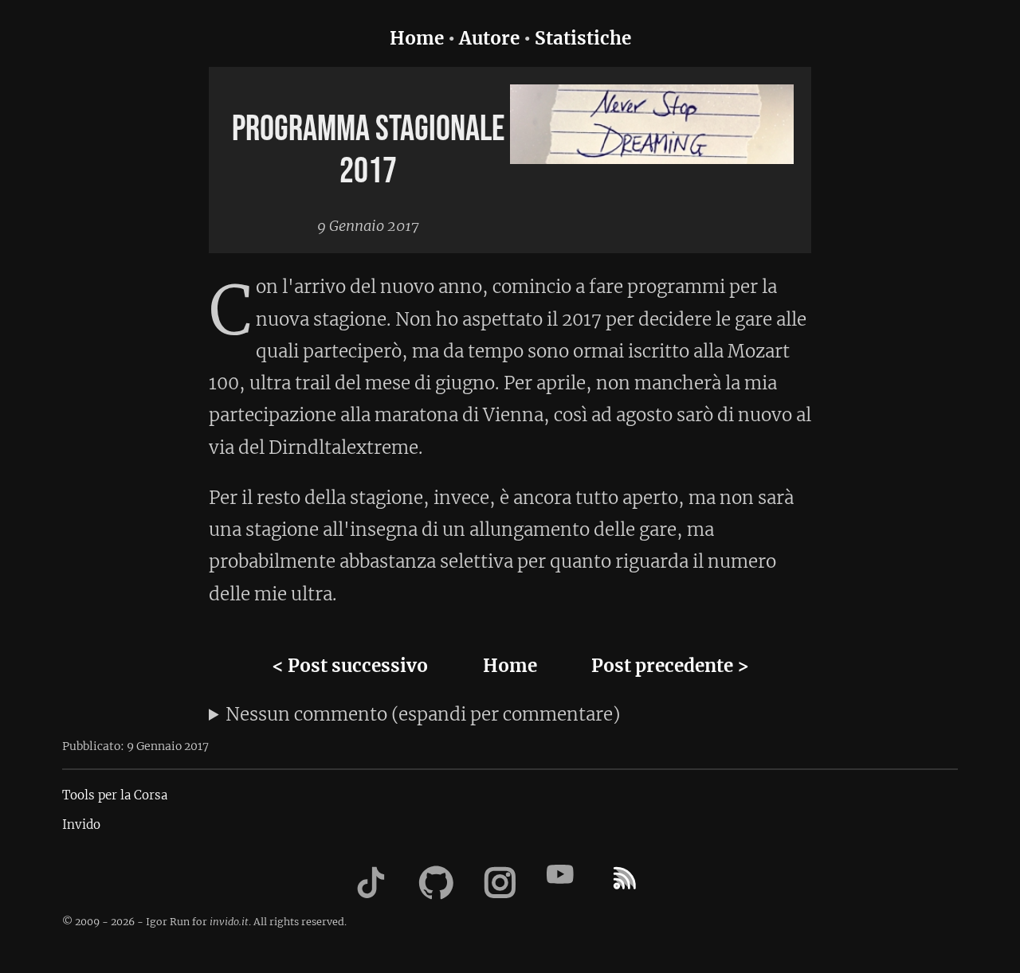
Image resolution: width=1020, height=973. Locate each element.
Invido (81, 824)
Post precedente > (670, 666)
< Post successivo (350, 666)
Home (417, 38)
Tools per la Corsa (114, 795)
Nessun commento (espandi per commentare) (423, 714)
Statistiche (583, 38)
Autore (489, 38)
